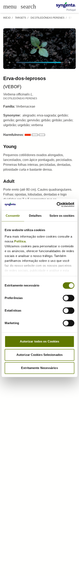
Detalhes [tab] (35, 215)
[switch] (68, 298)
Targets (20, 17)
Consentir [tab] (13, 215)
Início (7, 17)
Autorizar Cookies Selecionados (39, 354)
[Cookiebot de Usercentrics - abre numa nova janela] (56, 204)
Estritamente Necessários (39, 368)
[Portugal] (66, 5)
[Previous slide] (9, 62)
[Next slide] (69, 62)
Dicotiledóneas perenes (47, 17)
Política (20, 241)
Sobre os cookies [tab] (61, 215)
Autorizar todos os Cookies (39, 341)
